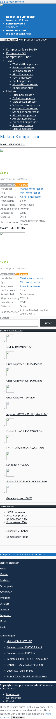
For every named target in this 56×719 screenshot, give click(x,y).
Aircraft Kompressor (24, 115)
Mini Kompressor (22, 71)
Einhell (4, 574)
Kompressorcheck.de (26, 685)
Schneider (6, 592)
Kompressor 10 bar (18, 57)
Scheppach (6, 586)
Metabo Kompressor (24, 101)
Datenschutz (13, 697)
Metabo (4, 580)
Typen (10, 60)
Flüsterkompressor (23, 67)
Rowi (3, 621)
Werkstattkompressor (25, 64)
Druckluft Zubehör (17, 531)
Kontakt (11, 701)
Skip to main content (12, 1)
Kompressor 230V (16, 519)
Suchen (4, 317)
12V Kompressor (22, 77)
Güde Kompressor (23, 95)
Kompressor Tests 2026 (33, 39)
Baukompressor (21, 81)
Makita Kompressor (31, 188)
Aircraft (4, 603)
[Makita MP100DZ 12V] (12, 167)
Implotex (5, 615)
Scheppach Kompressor (26, 105)
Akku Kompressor (22, 74)
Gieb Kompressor (22, 128)
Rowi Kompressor (22, 125)
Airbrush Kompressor (25, 84)
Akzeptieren (18, 717)
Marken (11, 91)
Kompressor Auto (22, 87)
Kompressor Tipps (17, 536)
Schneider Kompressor (25, 112)
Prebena (5, 597)
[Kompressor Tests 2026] (28, 11)
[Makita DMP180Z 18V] (12, 256)
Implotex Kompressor (25, 108)
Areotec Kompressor (24, 118)
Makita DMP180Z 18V (12, 228)
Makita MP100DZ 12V (12, 144)
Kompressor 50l (16, 53)
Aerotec (4, 609)
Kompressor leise (21, 49)
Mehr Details (7, 185)
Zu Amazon (21, 185)
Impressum (12, 694)
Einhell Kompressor (23, 98)
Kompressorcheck (10, 554)
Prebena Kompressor (24, 122)
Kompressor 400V (16, 522)
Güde (3, 568)
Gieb (3, 627)
